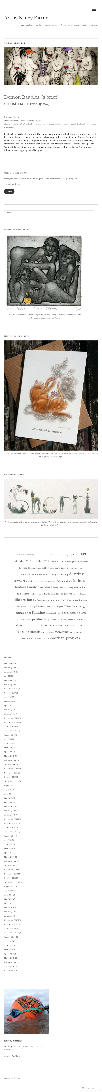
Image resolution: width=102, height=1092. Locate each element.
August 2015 (9, 785)
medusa (66, 600)
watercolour (76, 632)
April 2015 (8, 802)
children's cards (48, 568)
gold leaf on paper (36, 594)
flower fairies (60, 587)
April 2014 (8, 853)
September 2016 (11, 731)
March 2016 (9, 756)
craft (48, 574)
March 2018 (9, 680)
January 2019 (9, 672)
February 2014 (10, 861)
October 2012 (10, 928)
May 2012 (8, 949)
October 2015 (10, 777)
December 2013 (11, 869)
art (10, 124)
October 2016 (10, 726)
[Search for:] (48, 213)
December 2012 (11, 920)
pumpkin (53, 619)
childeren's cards (34, 568)
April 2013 (8, 903)
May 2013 (8, 899)
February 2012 (10, 962)
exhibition (40, 581)
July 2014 (8, 840)
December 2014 (11, 819)
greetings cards (64, 594)
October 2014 (10, 827)
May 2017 (8, 701)
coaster (80, 568)
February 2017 (10, 710)
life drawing (39, 600)
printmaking (40, 619)
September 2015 (11, 781)
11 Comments (9, 127)
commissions (38, 574)
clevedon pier (71, 568)
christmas (60, 568)
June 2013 (8, 895)
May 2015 (8, 798)
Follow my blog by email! (16, 173)
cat (78, 562)
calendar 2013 (22, 561)
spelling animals (29, 631)
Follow (9, 191)
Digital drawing (60, 574)
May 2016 (8, 748)
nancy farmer (36, 606)
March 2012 (9, 958)
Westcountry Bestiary (33, 638)
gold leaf (24, 594)
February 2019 (10, 668)
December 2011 (10, 970)
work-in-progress (66, 638)
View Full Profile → (12, 1056)
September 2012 (11, 933)
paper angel (51, 613)
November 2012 (11, 924)
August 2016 (9, 735)
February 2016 (10, 760)
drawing (50, 124)
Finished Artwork (78, 124)
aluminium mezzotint (43, 555)
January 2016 (9, 764)
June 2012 (8, 945)
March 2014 (9, 857)
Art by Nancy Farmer (27, 17)
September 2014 (11, 832)
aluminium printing (60, 555)
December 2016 (11, 718)
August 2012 (9, 937)
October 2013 (10, 878)
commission (24, 574)
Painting (38, 612)
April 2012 (8, 954)
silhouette (81, 619)
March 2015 (9, 806)
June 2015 (8, 794)
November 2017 (11, 689)
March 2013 (9, 907)
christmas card (39, 124)
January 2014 (9, 865)
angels (77, 555)
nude (49, 607)
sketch (20, 625)
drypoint (39, 120)
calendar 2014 (40, 561)
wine (48, 638)
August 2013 (9, 886)
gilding (70, 588)
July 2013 (8, 890)
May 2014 (8, 849)
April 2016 (8, 752)
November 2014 (11, 823)
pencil (65, 612)
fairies (77, 581)
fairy (85, 581)
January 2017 (9, 714)
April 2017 (8, 705)
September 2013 (11, 882)
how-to (76, 594)
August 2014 (9, 836)
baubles (16, 120)
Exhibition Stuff (64, 581)
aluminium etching (25, 555)
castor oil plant (70, 562)
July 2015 (8, 790)
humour (83, 594)
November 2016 (11, 722)
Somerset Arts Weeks (62, 626)
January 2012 (9, 966)
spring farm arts (47, 632)
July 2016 (8, 739)
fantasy (67, 124)
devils (23, 120)
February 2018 (10, 684)
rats (59, 619)
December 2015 (11, 769)
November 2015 (11, 773)
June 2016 (8, 743)
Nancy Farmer (13, 1040)
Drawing (30, 120)
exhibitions (50, 581)
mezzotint (77, 600)
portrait (28, 619)
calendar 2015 (57, 561)
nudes (54, 607)
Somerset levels (79, 626)
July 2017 (8, 697)
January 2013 (9, 916)
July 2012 (8, 941)
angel (71, 555)
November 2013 (11, 874)
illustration (23, 600)
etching (30, 581)
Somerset (46, 625)
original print (23, 613)
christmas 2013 (26, 124)
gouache (49, 593)
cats (24, 568)
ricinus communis (68, 619)
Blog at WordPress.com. (13, 1078)
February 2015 (10, 811)
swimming (61, 631)
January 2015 (9, 815)
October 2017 (10, 693)
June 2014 (8, 844)
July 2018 (8, 676)
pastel (59, 613)
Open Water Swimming (71, 606)
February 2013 (10, 912)
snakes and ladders (32, 626)
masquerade (91, 124)
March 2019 (9, 663)
